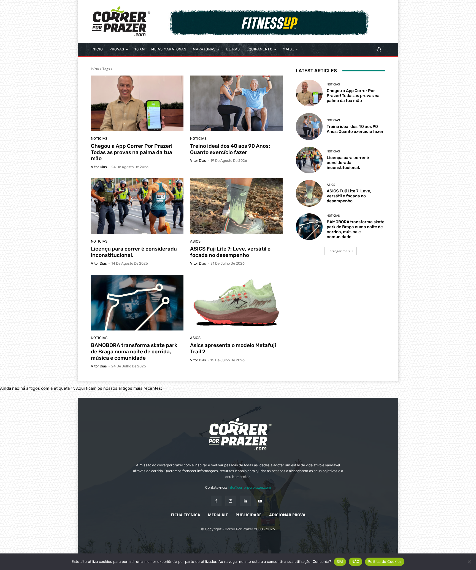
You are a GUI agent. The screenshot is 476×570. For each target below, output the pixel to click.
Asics (195, 241)
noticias (99, 138)
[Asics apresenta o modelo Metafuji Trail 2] (236, 302)
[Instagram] (230, 501)
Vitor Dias (99, 167)
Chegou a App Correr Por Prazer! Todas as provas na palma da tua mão (131, 152)
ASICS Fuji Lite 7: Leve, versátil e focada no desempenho (230, 252)
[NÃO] (469, 561)
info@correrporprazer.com (249, 487)
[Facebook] (216, 501)
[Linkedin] (245, 501)
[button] (378, 49)
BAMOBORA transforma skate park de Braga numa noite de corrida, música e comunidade (134, 351)
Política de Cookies (385, 561)
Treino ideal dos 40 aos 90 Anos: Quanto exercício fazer (230, 149)
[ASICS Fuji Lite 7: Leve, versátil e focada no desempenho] (236, 206)
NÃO (355, 561)
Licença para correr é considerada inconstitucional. (134, 252)
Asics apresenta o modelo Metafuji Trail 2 (233, 348)
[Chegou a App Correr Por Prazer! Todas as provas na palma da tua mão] (137, 103)
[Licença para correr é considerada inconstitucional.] (137, 206)
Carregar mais (339, 251)
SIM (340, 561)
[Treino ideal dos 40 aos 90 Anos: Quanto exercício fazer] (236, 103)
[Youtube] (260, 501)
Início (95, 68)
